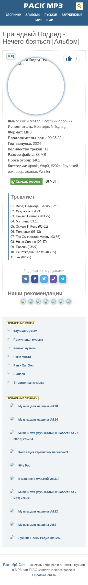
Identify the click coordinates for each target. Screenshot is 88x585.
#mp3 (44, 166)
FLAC (49, 20)
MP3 (38, 20)
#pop (19, 171)
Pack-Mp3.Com (14, 565)
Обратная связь (44, 575)
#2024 (56, 166)
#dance (31, 171)
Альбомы (32, 14)
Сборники (13, 14)
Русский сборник (58, 121)
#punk (33, 166)
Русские (50, 14)
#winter (44, 171)
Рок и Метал (30, 121)
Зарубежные (72, 14)
